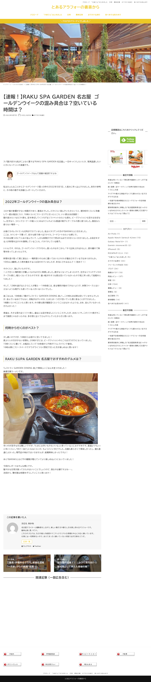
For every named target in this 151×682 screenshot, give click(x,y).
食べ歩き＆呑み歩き (141, 2)
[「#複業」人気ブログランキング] (125, 654)
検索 (143, 221)
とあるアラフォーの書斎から (75, 7)
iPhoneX (112, 249)
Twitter (38, 546)
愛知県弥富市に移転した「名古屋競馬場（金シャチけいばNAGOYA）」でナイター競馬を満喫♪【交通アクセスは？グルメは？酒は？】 (128, 210)
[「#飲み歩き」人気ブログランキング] (88, 664)
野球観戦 (111, 300)
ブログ (110, 268)
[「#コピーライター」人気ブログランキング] (88, 654)
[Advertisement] (52, 136)
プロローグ (86, 2)
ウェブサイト (27, 546)
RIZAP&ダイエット (115, 253)
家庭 (109, 280)
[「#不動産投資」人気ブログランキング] (50, 654)
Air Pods (112, 234)
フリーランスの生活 (115, 265)
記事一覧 (26, 541)
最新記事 (117, 2)
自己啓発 (111, 296)
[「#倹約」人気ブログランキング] (12, 654)
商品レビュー (113, 276)
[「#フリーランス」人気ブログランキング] (12, 664)
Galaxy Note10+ (116, 241)
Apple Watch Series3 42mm (122, 238)
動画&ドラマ (113, 272)
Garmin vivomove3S (117, 245)
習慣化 (110, 292)
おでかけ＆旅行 (127, 2)
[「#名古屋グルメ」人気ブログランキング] (50, 664)
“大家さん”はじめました (99, 2)
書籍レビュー (113, 288)
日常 (110, 2)
